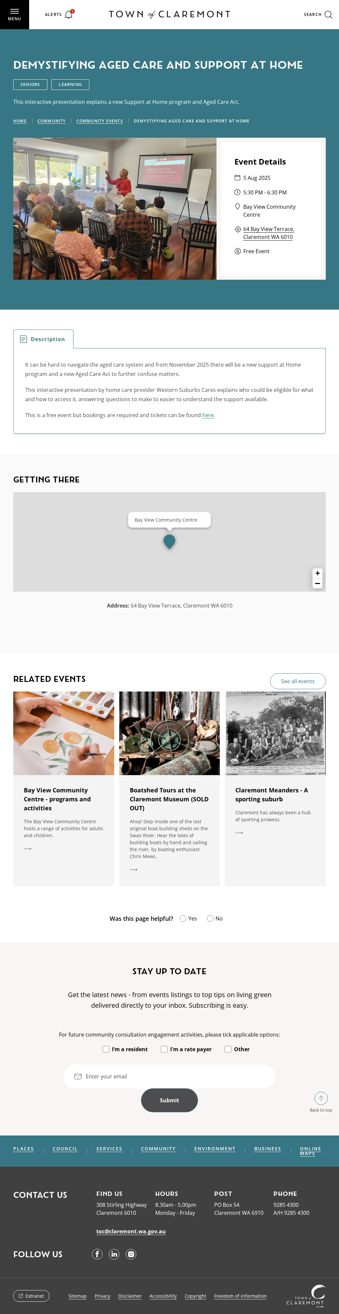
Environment (215, 1148)
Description (48, 339)
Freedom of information (240, 1296)
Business (267, 1148)
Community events (99, 121)
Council (65, 1148)
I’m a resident (130, 1049)
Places (23, 1148)
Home (20, 121)
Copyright (195, 1296)
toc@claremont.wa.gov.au (131, 1231)
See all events (298, 681)
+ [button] (317, 573)
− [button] (317, 583)
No (219, 918)
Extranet (34, 1296)
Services (109, 1148)
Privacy (102, 1296)
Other (242, 1049)
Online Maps (310, 1151)
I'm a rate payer (191, 1049)
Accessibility (163, 1296)
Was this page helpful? (141, 918)
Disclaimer (130, 1296)
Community (51, 121)
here (208, 415)
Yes (192, 918)
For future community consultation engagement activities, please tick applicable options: (169, 1034)
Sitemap (78, 1296)
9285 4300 (286, 1204)
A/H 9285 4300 (291, 1212)
